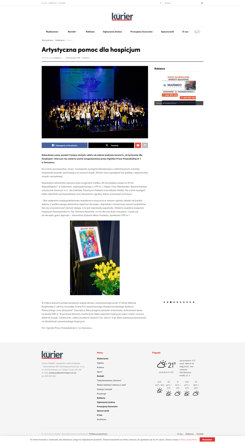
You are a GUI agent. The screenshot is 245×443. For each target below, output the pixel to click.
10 (193, 302)
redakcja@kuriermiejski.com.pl (62, 372)
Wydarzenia (52, 31)
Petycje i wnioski (104, 389)
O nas (44, 2)
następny (200, 187)
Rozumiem (207, 439)
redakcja (57, 57)
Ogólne (100, 362)
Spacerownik (167, 31)
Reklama (53, 2)
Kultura (69, 40)
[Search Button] (201, 3)
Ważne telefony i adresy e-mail (111, 384)
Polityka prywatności (98, 433)
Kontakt (62, 2)
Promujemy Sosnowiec (141, 31)
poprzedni (158, 187)
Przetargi (101, 393)
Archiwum (101, 419)
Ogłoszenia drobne (112, 31)
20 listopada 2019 (73, 57)
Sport (99, 371)
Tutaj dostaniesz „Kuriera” (109, 380)
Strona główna (47, 40)
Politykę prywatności (188, 439)
